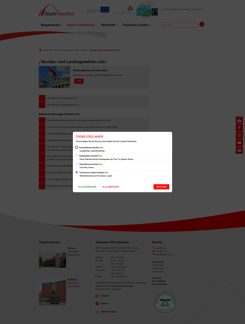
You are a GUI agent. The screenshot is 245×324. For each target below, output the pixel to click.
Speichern (161, 187)
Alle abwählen (110, 187)
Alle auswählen (87, 187)
